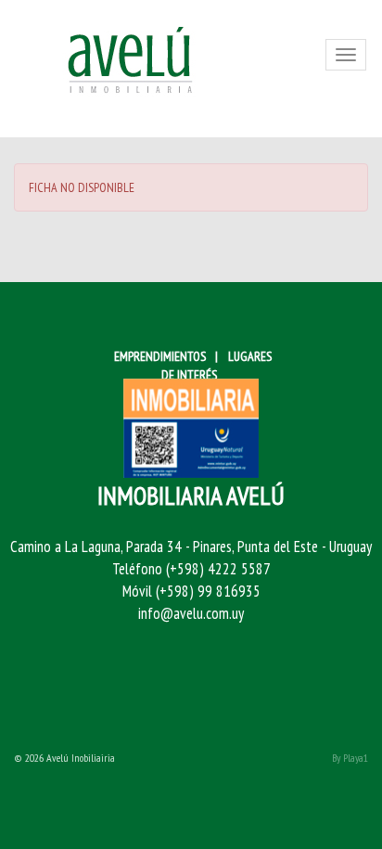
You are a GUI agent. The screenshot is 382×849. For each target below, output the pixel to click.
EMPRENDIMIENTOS (160, 356)
